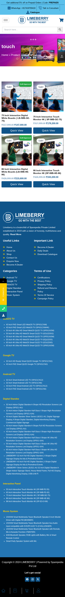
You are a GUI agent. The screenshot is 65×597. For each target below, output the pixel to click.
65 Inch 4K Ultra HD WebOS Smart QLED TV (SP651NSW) (30, 345)
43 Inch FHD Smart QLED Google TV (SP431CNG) (27, 364)
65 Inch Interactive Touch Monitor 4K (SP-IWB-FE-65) (27, 492)
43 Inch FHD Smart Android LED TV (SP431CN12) (26, 386)
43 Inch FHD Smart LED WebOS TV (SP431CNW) (26, 325)
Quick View (16, 130)
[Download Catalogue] (3, 315)
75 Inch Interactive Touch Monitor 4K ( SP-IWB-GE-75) (28, 495)
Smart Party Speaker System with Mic (21, 541)
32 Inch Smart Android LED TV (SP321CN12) (24, 380)
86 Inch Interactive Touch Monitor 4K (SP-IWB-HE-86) (28, 498)
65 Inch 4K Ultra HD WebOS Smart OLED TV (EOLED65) (29, 342)
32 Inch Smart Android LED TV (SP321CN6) (24, 383)
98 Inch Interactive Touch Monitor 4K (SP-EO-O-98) (27, 501)
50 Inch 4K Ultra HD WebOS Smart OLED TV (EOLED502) (30, 333)
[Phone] (3, 308)
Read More (15, 234)
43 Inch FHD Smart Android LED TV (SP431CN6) (26, 389)
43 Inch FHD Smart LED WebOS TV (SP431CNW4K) (27, 327)
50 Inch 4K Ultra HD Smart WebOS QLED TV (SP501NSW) (30, 330)
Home (5, 55)
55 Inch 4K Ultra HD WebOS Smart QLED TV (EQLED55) (29, 340)
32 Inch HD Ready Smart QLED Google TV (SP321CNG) (29, 361)
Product (15, 55)
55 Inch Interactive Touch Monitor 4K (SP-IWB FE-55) (27, 489)
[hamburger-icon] (5, 20)
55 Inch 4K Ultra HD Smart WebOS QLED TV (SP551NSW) (30, 337)
